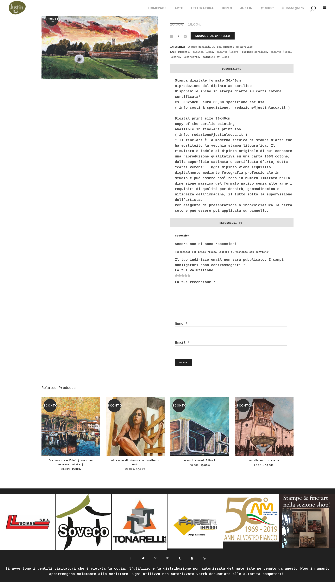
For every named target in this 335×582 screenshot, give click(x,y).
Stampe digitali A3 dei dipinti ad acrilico (220, 46)
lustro (175, 56)
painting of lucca (216, 56)
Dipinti (183, 51)
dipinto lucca (280, 51)
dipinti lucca (203, 51)
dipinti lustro (227, 51)
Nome (181, 324)
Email (182, 343)
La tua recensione (195, 282)
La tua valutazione (194, 270)
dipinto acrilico (254, 51)
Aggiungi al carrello (212, 35)
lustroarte (191, 56)
